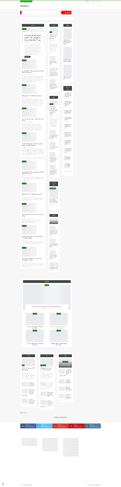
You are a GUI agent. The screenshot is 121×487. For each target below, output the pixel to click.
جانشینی (85, 448)
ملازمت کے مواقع (93, 465)
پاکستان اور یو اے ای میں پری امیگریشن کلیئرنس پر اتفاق (54, 245)
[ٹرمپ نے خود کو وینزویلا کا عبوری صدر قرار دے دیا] (46, 362)
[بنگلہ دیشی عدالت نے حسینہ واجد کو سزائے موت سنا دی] (29, 112)
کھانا (89, 474)
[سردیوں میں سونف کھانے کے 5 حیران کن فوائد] (29, 89)
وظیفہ (90, 467)
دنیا (96, 450)
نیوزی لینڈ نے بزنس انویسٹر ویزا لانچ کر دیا (68, 381)
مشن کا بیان (86, 465)
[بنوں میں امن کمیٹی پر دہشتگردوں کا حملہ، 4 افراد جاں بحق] (53, 264)
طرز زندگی (90, 460)
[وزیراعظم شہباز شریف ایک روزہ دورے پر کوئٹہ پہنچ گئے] (35, 319)
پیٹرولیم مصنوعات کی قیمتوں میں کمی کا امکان (53, 257)
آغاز (93, 439)
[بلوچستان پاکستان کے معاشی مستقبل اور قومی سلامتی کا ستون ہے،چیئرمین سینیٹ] (59, 336)
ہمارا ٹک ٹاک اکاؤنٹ (48, 444)
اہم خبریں (24, 28)
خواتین (66, 444)
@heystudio (63, 417)
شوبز (96, 458)
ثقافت (96, 446)
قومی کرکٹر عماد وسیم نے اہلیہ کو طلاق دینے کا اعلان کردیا (54, 137)
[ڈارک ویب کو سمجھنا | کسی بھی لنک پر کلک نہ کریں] (54, 193)
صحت (85, 460)
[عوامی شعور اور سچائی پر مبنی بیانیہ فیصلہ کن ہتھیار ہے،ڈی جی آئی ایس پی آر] (53, 228)
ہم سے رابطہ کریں (87, 477)
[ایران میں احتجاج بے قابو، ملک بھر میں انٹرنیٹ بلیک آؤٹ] (43, 394)
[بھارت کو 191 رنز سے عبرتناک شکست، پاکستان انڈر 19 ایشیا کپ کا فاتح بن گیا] (53, 167)
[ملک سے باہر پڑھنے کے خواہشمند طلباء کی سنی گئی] (62, 396)
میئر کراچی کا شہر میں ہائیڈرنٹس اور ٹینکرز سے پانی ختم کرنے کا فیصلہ (53, 218)
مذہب (94, 462)
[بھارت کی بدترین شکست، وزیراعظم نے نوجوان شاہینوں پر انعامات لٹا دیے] (53, 154)
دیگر (85, 453)
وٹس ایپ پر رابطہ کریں (49, 449)
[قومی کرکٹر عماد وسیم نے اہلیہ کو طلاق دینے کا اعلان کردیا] (53, 132)
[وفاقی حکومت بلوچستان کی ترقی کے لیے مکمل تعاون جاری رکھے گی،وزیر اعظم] (47, 297)
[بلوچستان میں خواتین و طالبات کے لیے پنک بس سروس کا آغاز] (35, 336)
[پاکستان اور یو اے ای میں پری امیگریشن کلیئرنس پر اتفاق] (53, 241)
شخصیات (92, 458)
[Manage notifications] (3, 484)
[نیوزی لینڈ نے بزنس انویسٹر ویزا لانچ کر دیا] (62, 381)
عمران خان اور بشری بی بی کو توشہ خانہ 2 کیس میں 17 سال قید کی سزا (33, 37)
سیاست (95, 455)
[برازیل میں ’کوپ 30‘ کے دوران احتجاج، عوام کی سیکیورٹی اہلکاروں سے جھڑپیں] (29, 137)
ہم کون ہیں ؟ (95, 477)
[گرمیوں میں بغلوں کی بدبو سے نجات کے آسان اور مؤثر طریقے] (25, 401)
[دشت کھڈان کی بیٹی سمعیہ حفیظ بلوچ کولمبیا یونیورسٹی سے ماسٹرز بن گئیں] (53, 81)
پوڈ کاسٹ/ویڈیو (52, 188)
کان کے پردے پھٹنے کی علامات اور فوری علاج (53, 36)
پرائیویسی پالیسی (27, 441)
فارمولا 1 (95, 460)
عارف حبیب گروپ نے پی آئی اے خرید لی (67, 78)
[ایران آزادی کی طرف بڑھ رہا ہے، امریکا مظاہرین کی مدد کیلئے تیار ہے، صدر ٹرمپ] (43, 384)
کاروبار (85, 472)
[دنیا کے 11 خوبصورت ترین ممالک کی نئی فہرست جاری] (65, 363)
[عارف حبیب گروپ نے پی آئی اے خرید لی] (53, 144)
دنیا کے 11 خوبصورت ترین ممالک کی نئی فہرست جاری (65, 365)
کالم (97, 472)
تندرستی (94, 443)
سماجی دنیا (67, 449)
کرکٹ (85, 474)
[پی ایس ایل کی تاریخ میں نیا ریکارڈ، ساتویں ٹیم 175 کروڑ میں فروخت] (54, 102)
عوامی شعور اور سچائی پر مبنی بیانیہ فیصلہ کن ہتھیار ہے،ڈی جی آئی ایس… (68, 103)
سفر (66, 447)
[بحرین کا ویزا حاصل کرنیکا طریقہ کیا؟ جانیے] (62, 388)
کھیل (66, 452)
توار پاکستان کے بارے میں (88, 446)
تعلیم (90, 443)
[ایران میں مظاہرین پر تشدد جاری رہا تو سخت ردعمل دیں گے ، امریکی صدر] (43, 402)
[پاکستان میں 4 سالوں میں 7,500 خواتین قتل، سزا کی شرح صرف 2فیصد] (29, 64)
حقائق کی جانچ (87, 450)
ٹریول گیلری (95, 467)
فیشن (90, 462)
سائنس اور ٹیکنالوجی (91, 453)
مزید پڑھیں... (27, 56)
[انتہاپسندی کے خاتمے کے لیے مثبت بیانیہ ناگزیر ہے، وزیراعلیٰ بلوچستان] (59, 319)
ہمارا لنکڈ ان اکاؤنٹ (48, 447)
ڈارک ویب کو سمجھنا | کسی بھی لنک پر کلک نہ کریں (54, 201)
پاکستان (51, 104)
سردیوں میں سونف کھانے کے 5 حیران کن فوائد (32, 95)
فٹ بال (85, 462)
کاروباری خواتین (91, 472)
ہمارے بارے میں (26, 439)
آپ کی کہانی (86, 441)
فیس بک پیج (47, 439)
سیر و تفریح (86, 458)
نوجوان (66, 455)
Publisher (24, 6)
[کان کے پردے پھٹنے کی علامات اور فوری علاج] (54, 30)
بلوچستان (46, 285)
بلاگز (51, 32)
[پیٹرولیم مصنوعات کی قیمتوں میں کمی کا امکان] (53, 252)
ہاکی (96, 474)
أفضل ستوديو (90, 484)
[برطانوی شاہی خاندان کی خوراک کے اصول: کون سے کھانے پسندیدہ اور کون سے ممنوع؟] (62, 371)
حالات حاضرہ (43, 365)
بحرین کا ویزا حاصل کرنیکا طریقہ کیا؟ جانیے (69, 388)
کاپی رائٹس (26, 444)
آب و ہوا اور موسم (87, 439)
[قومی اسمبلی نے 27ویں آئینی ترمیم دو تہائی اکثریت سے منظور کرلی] (29, 251)
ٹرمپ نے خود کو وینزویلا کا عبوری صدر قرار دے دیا (67, 158)
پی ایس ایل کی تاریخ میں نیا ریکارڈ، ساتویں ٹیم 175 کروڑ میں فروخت (54, 110)
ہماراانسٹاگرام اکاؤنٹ (49, 441)
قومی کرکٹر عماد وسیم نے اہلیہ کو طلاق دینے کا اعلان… (67, 60)
